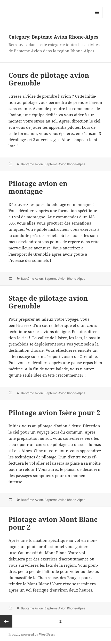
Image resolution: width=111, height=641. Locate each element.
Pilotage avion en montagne (38, 187)
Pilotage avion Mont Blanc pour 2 (53, 523)
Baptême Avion (32, 164)
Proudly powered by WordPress (32, 634)
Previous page (6, 621)
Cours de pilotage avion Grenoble (49, 79)
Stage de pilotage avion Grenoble (48, 302)
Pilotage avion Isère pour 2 (54, 412)
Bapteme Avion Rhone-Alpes (64, 164)
